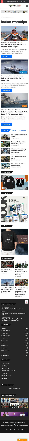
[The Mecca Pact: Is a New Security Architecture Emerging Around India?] (5, 400)
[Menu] (27, 6)
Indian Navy (5, 338)
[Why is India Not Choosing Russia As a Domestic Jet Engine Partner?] (5, 151)
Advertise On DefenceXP (8, 370)
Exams (4, 328)
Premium (4, 348)
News (3, 343)
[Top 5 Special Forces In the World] (5, 159)
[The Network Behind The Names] (7, 264)
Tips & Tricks (5, 353)
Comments (23, 130)
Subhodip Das (5, 76)
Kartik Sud (4, 109)
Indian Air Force (6, 330)
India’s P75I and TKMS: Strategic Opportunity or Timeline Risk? (7, 289)
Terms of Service (6, 375)
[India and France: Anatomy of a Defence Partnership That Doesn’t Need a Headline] (14, 400)
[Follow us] (26, 302)
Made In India (24, 425)
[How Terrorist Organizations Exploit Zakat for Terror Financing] (21, 264)
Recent (14, 130)
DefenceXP (5, 42)
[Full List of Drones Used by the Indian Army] (5, 166)
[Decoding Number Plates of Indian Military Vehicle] (5, 144)
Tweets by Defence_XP (14, 388)
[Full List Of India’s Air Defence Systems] (5, 137)
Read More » (6, 56)
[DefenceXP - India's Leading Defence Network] (14, 5)
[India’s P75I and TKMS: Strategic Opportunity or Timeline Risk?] (7, 282)
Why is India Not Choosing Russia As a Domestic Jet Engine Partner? (18, 150)
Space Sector (5, 350)
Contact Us (5, 365)
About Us (4, 373)
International (5, 340)
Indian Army (5, 333)
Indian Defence (6, 335)
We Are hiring (5, 368)
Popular (5, 130)
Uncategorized (6, 355)
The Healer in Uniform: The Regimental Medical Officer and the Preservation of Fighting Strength (21, 291)
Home (3, 17)
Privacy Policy (6, 363)
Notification (5, 345)
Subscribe (4, 378)
